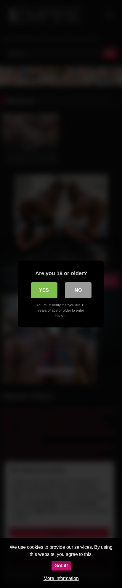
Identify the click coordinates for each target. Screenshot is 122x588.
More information (61, 578)
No (78, 290)
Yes (44, 290)
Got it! (61, 565)
